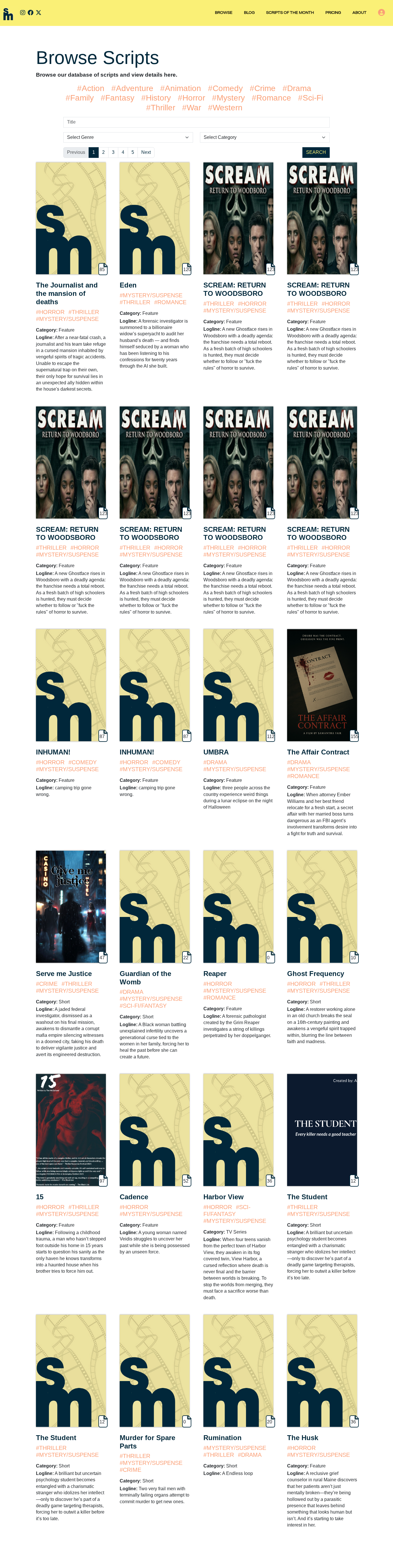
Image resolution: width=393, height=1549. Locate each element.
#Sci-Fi (310, 97)
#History (156, 97)
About (359, 13)
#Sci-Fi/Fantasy (143, 1006)
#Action (90, 88)
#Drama (297, 88)
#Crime (263, 88)
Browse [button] (223, 13)
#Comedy (225, 88)
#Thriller (160, 107)
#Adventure (132, 88)
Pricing (333, 13)
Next (146, 152)
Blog (249, 13)
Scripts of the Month (290, 13)
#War (191, 107)
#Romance (271, 97)
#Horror (191, 97)
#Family (80, 97)
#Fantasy (117, 97)
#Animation (180, 88)
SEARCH (316, 152)
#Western (225, 107)
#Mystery (228, 97)
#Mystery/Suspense (67, 319)
